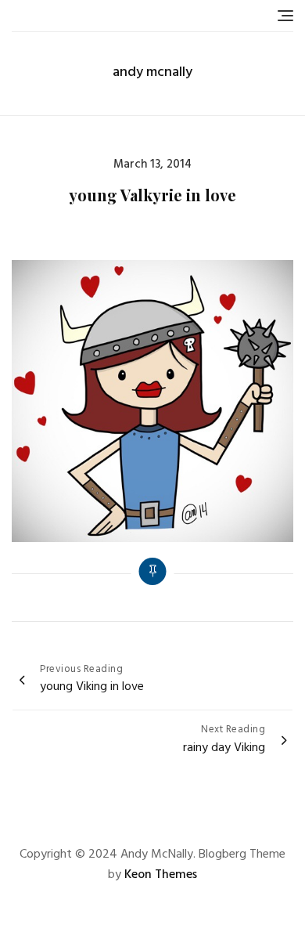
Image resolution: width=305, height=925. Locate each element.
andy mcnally (152, 72)
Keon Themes (160, 875)
